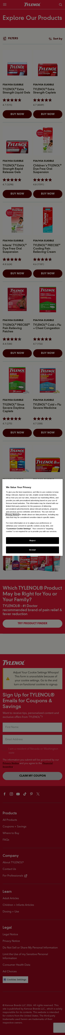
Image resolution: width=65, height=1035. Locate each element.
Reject (33, 540)
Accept (32, 550)
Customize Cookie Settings (19, 529)
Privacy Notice (12, 515)
